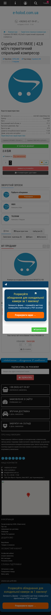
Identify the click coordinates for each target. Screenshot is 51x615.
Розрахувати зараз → (25, 315)
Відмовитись (40, 329)
